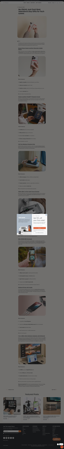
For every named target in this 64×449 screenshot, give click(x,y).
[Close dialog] (46, 215)
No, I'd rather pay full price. (40, 232)
